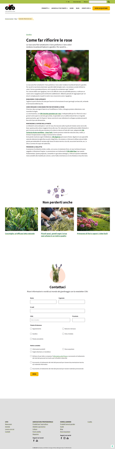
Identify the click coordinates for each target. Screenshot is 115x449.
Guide (72, 8)
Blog (77, 8)
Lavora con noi (9, 429)
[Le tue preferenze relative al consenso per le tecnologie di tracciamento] (112, 446)
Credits (90, 422)
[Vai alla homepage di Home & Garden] (10, 11)
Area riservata (77, 2)
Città (31, 316)
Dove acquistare (69, 349)
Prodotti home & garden (67, 424)
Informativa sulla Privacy (60, 356)
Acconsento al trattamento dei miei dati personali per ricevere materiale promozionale (57, 369)
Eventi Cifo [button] (85, 8)
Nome (32, 298)
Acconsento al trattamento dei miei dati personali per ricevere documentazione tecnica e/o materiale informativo (58, 363)
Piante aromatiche (37, 339)
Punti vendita (37, 432)
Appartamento (36, 329)
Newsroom (8, 424)
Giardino (29, 35)
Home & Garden (9, 19)
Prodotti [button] (45, 8)
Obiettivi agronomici (39, 427)
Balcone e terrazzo (70, 329)
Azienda (7, 427)
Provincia (75, 316)
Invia (34, 374)
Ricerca (86, 2)
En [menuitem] (68, 2)
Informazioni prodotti (38, 349)
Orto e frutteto (69, 334)
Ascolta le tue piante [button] (58, 8)
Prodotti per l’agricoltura (40, 424)
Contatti (7, 432)
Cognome (61, 298)
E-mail (32, 307)
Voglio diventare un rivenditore (41, 352)
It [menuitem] (66, 2)
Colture (35, 429)
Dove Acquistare (101, 8)
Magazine (36, 434)
